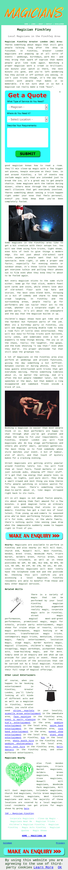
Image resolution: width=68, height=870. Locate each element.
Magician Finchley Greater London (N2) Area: (34, 42)
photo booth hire (23, 741)
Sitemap (7, 843)
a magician (27, 701)
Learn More (43, 867)
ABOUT (40, 24)
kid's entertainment (17, 723)
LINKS (33, 24)
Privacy (60, 843)
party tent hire (15, 747)
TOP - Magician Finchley (19, 813)
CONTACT (49, 24)
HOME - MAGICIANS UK (34, 836)
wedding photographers (19, 744)
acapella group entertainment (23, 713)
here (26, 808)
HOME (26, 24)
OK (60, 867)
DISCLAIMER (59, 24)
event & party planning (20, 719)
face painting (22, 717)
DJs (43, 738)
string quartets (23, 711)
